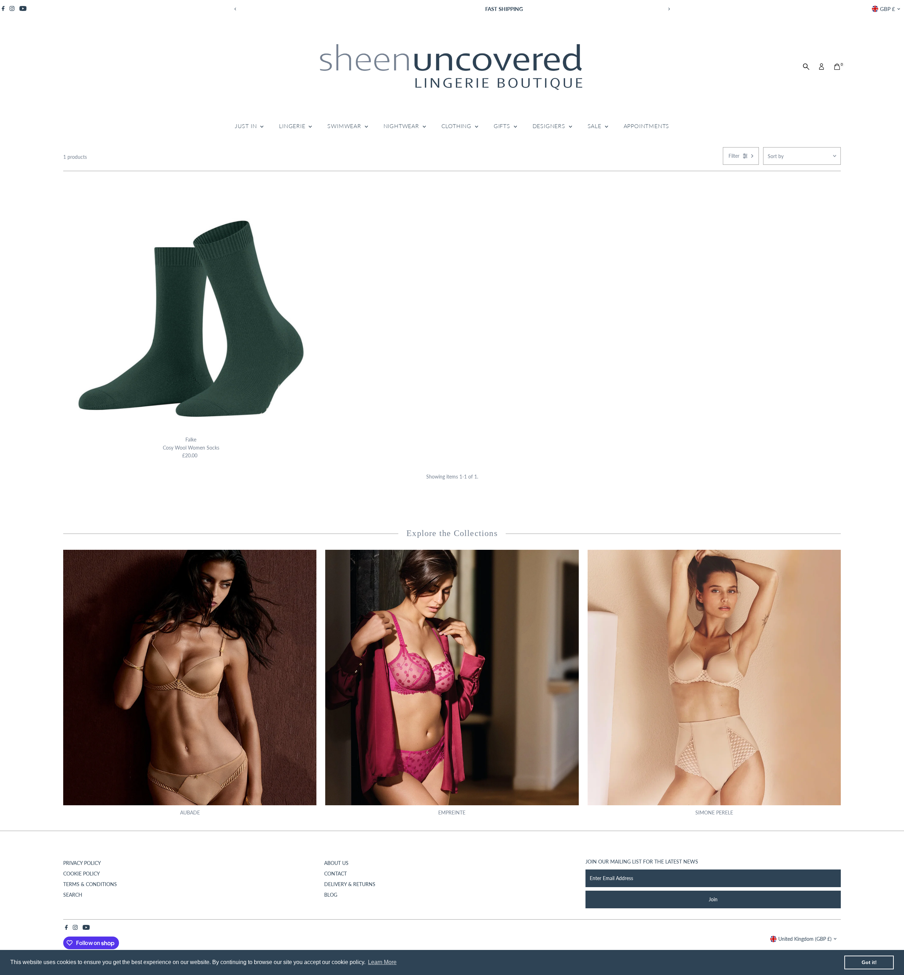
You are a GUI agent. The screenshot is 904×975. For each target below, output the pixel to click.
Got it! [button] (869, 962)
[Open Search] (806, 67)
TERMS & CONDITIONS (90, 884)
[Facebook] (3, 8)
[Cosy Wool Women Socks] (191, 305)
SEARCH (72, 895)
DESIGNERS (550, 125)
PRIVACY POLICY (82, 863)
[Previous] (235, 9)
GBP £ (887, 9)
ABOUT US (336, 863)
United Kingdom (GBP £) (805, 939)
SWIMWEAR (345, 125)
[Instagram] (12, 8)
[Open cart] (837, 67)
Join (713, 899)
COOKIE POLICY (81, 874)
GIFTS (503, 125)
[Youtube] (23, 8)
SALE (595, 125)
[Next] (669, 9)
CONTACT (335, 874)
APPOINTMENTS (647, 125)
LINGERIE (293, 125)
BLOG (330, 895)
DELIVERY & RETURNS (349, 884)
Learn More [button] (382, 962)
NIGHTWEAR (402, 125)
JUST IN (246, 125)
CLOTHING (457, 125)
